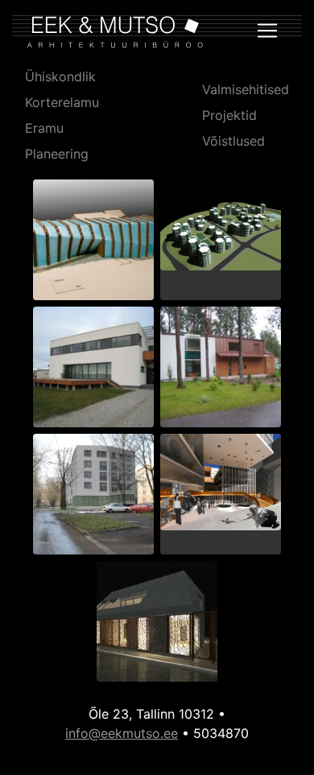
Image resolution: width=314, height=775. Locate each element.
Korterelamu (62, 102)
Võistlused (233, 141)
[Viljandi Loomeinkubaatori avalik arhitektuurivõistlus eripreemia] (93, 243)
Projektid (229, 115)
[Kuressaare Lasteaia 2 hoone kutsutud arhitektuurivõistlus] (157, 624)
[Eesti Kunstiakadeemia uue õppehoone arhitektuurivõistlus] (220, 485)
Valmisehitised (245, 89)
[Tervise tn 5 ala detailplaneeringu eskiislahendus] (220, 228)
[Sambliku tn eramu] (220, 370)
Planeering (57, 154)
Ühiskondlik (60, 76)
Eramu (44, 128)
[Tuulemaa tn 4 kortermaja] (93, 497)
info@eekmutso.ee (121, 733)
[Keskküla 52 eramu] (93, 370)
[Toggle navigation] (267, 30)
